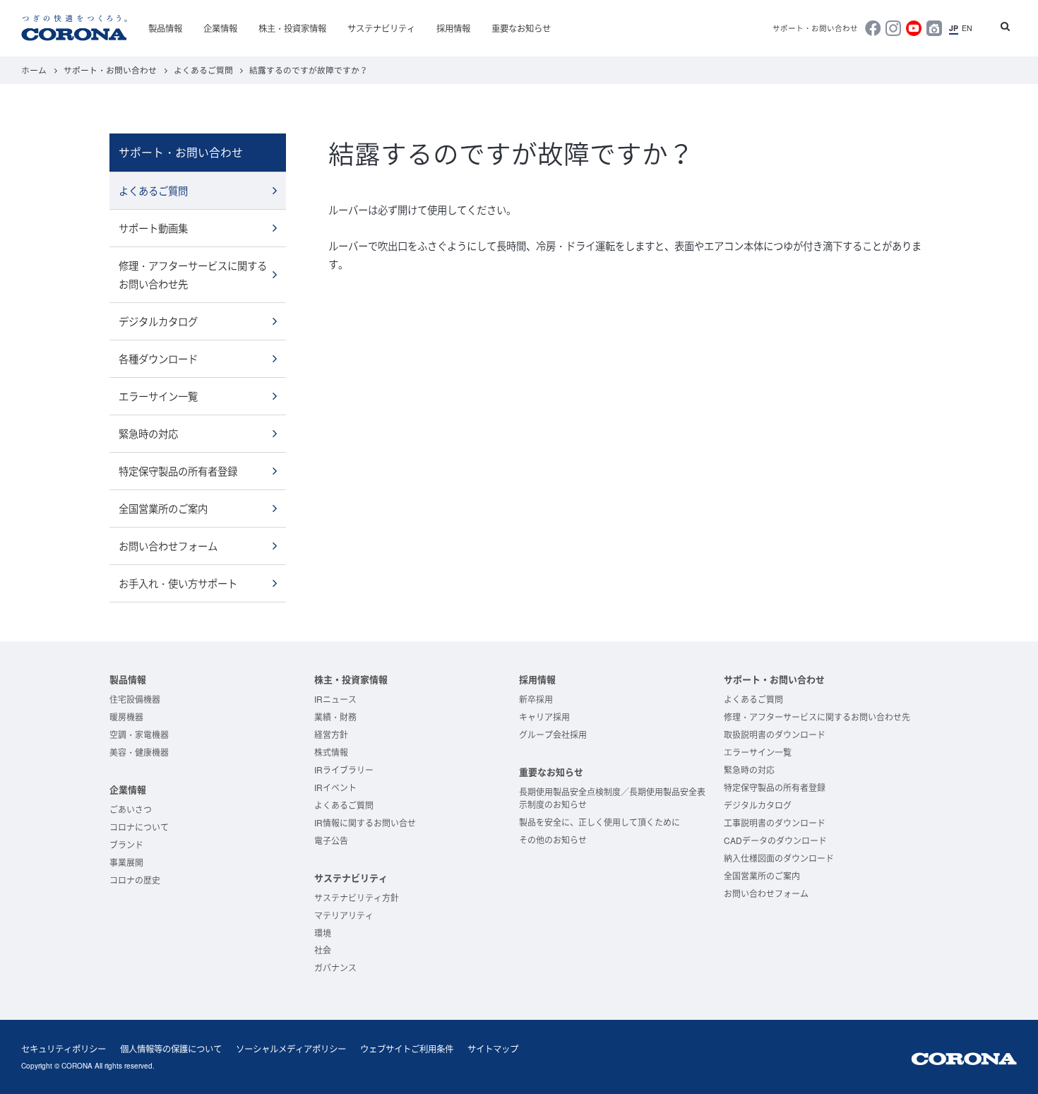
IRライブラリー (344, 769)
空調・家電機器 (139, 734)
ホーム (34, 70)
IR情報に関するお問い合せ (365, 822)
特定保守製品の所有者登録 (178, 470)
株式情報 (331, 752)
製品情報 (165, 28)
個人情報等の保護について (171, 1048)
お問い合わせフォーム (168, 545)
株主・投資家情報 (292, 28)
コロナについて (139, 827)
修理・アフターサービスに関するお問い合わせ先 (193, 274)
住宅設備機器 (134, 699)
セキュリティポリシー (63, 1048)
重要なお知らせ (521, 28)
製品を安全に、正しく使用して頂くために (599, 822)
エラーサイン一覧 (158, 395)
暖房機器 (126, 716)
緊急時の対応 (148, 433)
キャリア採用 (544, 716)
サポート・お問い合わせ (815, 28)
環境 (322, 933)
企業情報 (220, 28)
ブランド (126, 844)
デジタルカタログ (158, 321)
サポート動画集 (153, 227)
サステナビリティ (381, 28)
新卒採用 (536, 699)
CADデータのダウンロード (775, 840)
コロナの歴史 (134, 880)
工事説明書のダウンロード (774, 822)
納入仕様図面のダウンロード (779, 858)
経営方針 (331, 734)
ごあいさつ (130, 809)
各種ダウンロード (158, 358)
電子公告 (331, 840)
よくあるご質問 (203, 70)
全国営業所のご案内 (163, 508)
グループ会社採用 (553, 734)
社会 (322, 950)
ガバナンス (335, 967)
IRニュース (335, 699)
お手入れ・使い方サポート (178, 583)
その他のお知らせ (553, 839)
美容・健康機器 (139, 752)
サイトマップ (492, 1048)
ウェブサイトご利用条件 (406, 1048)
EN (967, 28)
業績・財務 (335, 716)
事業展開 (126, 862)
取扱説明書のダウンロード (774, 734)
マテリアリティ (344, 915)
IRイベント (335, 787)
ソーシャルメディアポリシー (291, 1048)
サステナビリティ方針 (356, 897)
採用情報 (453, 28)
